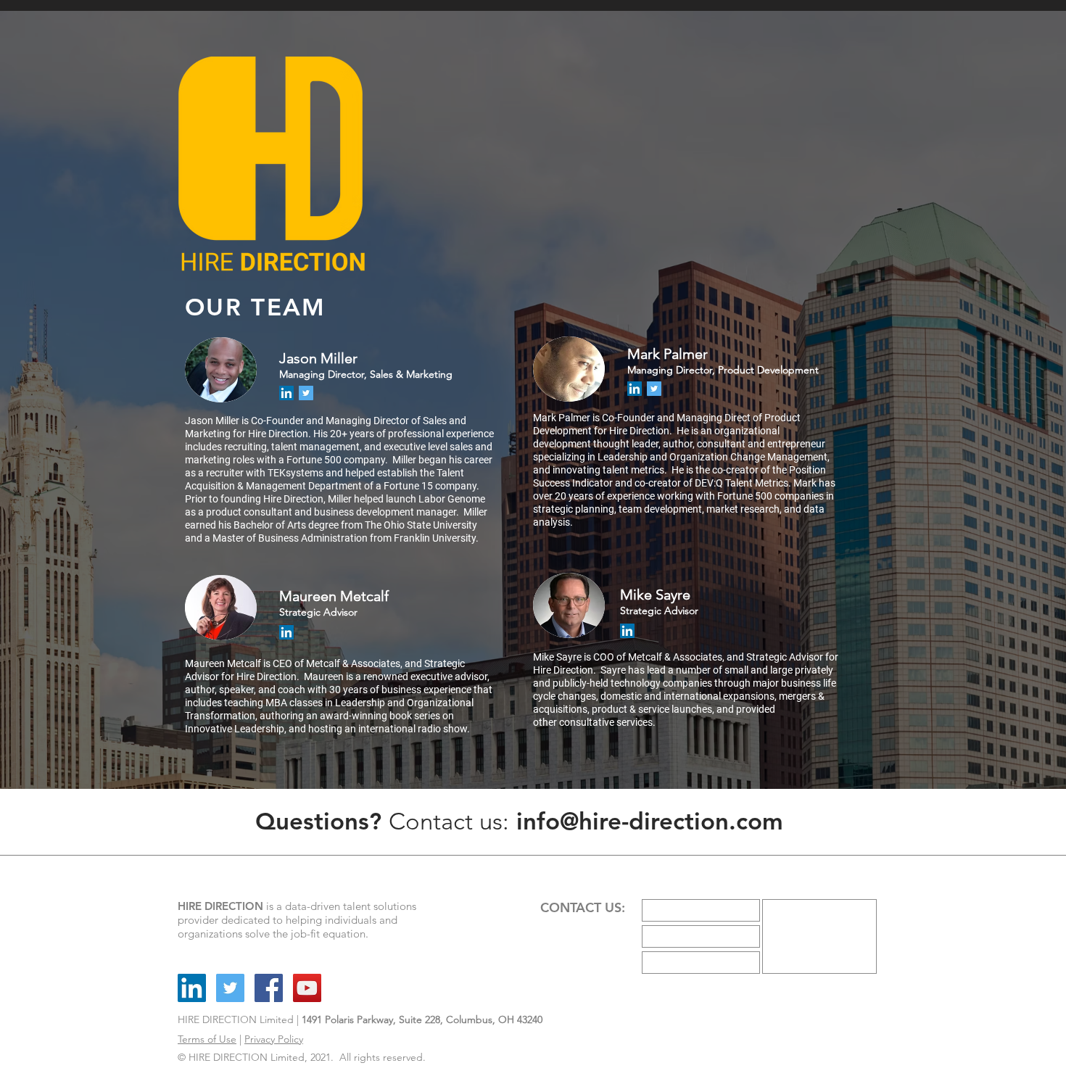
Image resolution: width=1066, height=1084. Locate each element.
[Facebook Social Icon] (269, 988)
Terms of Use (207, 1039)
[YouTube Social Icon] (307, 988)
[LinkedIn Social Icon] (286, 393)
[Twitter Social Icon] (306, 393)
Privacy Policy (273, 1039)
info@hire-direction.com (649, 820)
